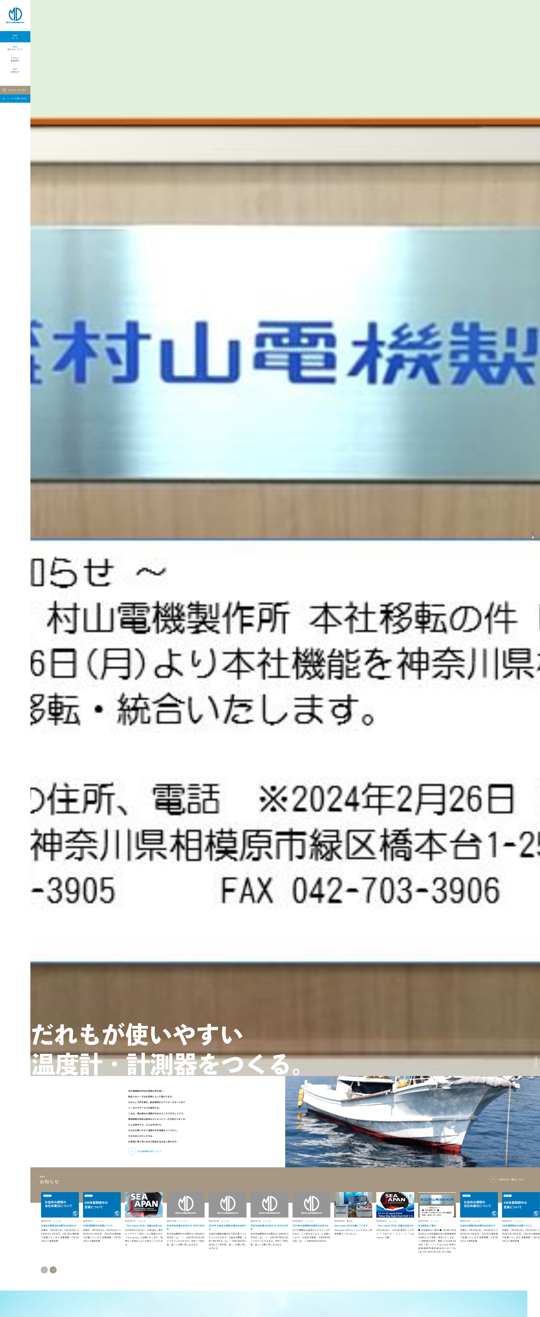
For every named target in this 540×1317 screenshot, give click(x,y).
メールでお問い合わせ (17, 98)
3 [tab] (533, 662)
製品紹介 (15, 59)
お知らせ (15, 70)
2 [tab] (533, 658)
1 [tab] (533, 654)
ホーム (15, 37)
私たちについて (15, 48)
